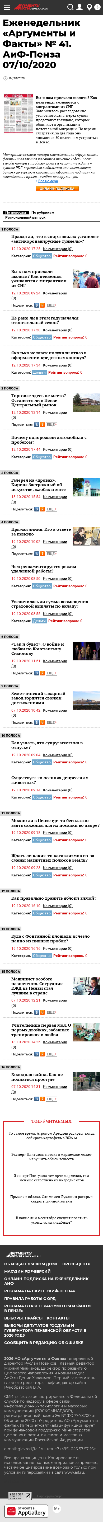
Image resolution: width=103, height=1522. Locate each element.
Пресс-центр (76, 1264)
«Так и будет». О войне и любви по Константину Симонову (37, 648)
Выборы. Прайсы (23, 1318)
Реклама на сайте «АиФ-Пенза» (39, 1291)
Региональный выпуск (25, 217)
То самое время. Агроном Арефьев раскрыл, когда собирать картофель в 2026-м (52, 1135)
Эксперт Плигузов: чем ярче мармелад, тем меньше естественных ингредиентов (51, 1177)
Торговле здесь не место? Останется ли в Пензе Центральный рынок (38, 400)
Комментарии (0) (58, 249)
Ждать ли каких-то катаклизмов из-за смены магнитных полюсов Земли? (52, 858)
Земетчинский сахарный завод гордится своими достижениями (38, 698)
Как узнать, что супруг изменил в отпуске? (47, 745)
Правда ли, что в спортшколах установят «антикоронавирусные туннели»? (55, 238)
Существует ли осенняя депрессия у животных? (49, 780)
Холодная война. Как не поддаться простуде (37, 1077)
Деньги (39, 372)
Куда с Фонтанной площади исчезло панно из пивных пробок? (50, 938)
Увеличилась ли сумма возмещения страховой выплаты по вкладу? (49, 604)
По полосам (15, 212)
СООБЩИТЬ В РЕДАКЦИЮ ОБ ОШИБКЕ (43, 1342)
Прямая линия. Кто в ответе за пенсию (41, 531)
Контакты (58, 1318)
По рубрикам (42, 212)
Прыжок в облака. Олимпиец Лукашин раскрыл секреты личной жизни (51, 1198)
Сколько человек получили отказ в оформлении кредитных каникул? (48, 355)
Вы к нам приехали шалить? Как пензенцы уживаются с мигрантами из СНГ (66, 102)
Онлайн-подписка (57, 189)
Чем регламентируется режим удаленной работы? (43, 568)
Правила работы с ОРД (30, 1298)
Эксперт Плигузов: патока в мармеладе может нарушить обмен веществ (51, 1156)
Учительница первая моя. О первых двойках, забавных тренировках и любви (41, 1029)
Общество (42, 256)
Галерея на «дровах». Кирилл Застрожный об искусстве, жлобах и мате (38, 484)
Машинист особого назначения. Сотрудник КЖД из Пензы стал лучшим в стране (37, 986)
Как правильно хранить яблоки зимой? (53, 898)
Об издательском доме (31, 1264)
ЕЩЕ (51, 305)
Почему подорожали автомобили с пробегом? (49, 439)
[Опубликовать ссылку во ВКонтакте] (36, 305)
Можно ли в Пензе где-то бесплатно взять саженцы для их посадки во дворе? (55, 823)
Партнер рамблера (49, 1496)
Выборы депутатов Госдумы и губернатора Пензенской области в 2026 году (45, 1330)
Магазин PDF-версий (27, 1271)
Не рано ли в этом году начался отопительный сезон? (44, 320)
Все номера (48, 181)
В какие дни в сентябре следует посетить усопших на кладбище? (51, 1219)
